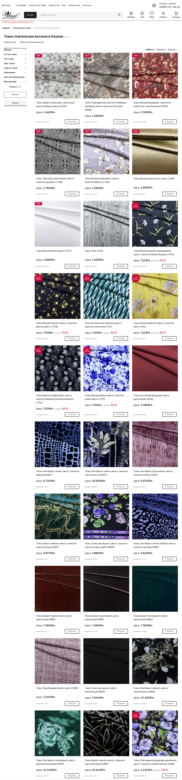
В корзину (72, 122)
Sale (142, 17)
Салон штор (54, 5)
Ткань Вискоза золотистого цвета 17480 (154, 179)
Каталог (30, 15)
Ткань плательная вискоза (32, 42)
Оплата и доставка (37, 5)
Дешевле (161, 50)
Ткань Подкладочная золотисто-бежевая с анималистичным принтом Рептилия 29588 (106, 106)
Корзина (176, 17)
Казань (7, 5)
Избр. (151, 17)
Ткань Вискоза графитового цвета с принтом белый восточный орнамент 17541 (55, 399)
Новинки (131, 17)
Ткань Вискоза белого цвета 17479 (53, 251)
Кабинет (163, 17)
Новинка (150, 50)
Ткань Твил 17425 (94, 251)
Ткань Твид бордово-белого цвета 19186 (57, 688)
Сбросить (15, 103)
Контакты (87, 5)
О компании (21, 5)
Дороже (172, 50)
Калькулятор (74, 5)
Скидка (135, 206)
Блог (64, 5)
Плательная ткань (22, 28)
